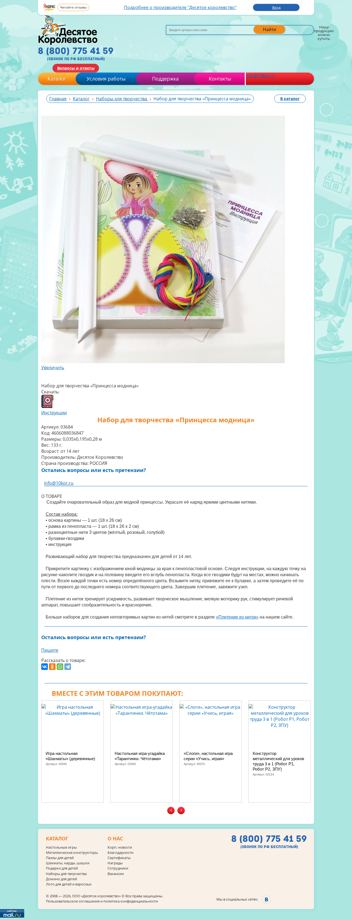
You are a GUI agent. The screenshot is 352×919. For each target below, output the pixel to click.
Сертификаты (119, 858)
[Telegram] (67, 666)
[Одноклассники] (52, 666)
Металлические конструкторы (72, 853)
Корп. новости (120, 847)
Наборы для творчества (66, 874)
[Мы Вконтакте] (266, 899)
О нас (115, 839)
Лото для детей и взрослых (69, 884)
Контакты (220, 78)
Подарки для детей (62, 868)
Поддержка (165, 78)
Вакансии (116, 874)
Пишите (49, 650)
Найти (269, 29)
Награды (115, 863)
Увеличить (52, 368)
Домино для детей (61, 879)
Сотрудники (118, 868)
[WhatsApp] (60, 666)
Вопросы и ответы (76, 68)
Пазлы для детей (60, 858)
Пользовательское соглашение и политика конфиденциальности (102, 901)
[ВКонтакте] (44, 666)
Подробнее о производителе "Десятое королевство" (180, 7)
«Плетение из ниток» (237, 617)
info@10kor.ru (260, 76)
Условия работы (106, 78)
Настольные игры (61, 847)
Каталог (57, 78)
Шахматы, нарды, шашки (67, 863)
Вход (276, 7)
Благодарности (120, 853)
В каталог (290, 98)
